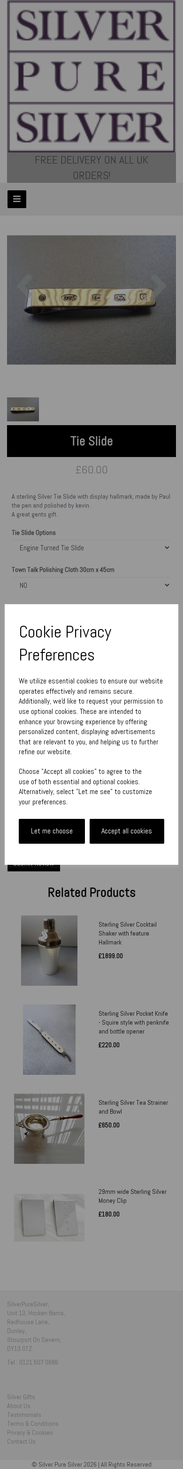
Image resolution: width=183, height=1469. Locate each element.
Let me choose (52, 831)
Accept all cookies (126, 831)
